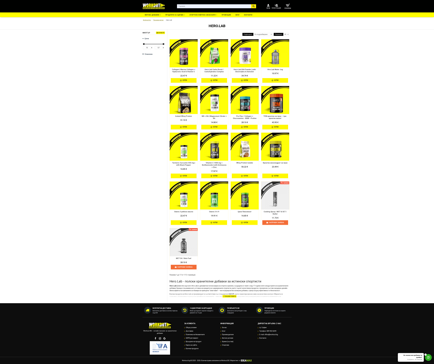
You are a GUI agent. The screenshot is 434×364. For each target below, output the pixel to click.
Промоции (226, 15)
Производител (158, 20)
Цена (147, 39)
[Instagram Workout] (160, 338)
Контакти (248, 15)
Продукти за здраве (174, 15)
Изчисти (161, 33)
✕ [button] (425, 354)
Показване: (278, 34)
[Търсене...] (253, 6)
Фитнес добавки (152, 15)
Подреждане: (248, 34)
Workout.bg (147, 20)
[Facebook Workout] (155, 338)
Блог (237, 15)
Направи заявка (276, 222)
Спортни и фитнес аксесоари (202, 15)
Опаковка (148, 54)
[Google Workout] (164, 338)
